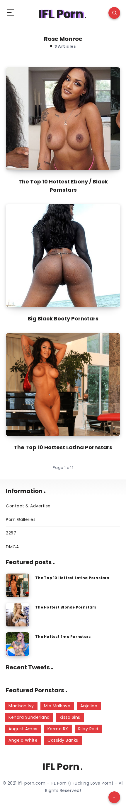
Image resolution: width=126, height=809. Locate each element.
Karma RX (57, 729)
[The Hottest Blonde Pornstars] (17, 614)
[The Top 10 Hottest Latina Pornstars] (17, 585)
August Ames (23, 729)
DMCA (12, 547)
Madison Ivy (21, 706)
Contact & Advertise (28, 506)
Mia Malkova (57, 706)
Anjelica (88, 706)
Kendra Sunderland (29, 717)
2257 (11, 533)
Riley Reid (88, 729)
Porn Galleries (20, 519)
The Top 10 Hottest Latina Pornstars (63, 447)
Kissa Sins (70, 717)
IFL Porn (61, 14)
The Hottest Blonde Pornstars (65, 607)
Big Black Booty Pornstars (63, 318)
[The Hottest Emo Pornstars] (17, 644)
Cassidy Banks (62, 740)
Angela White (23, 740)
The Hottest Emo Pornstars (63, 636)
